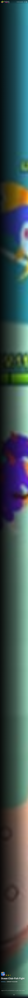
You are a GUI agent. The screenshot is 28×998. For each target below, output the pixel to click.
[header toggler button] (26, 2)
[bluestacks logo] (5, 2)
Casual (3, 981)
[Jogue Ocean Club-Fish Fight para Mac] (14, 987)
